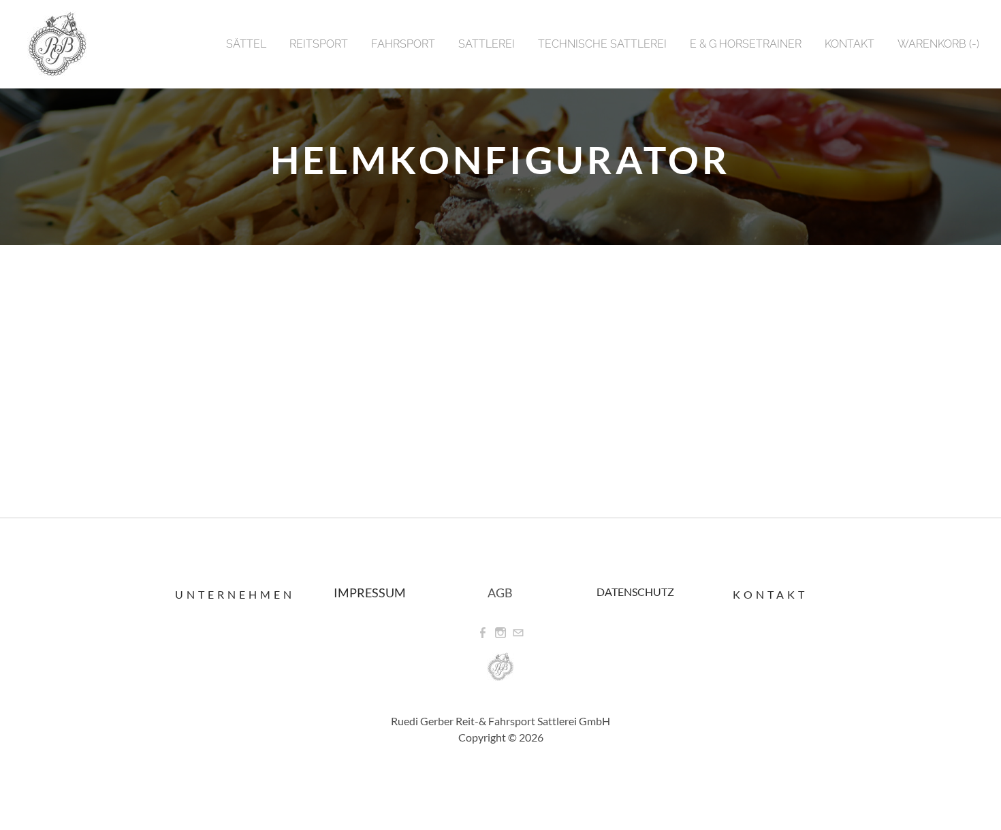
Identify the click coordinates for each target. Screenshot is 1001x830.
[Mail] (518, 633)
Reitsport (318, 43)
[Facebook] (482, 633)
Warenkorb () (938, 43)
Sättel (246, 43)
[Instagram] (500, 633)
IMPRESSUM (370, 592)
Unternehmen (235, 594)
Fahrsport (403, 43)
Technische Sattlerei (602, 43)
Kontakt (849, 43)
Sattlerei (486, 43)
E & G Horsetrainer (745, 43)
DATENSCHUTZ (635, 591)
